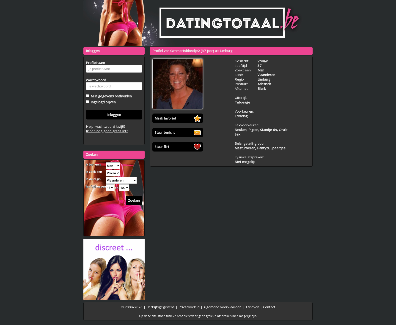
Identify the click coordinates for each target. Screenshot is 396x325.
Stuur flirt (162, 146)
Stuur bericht (165, 132)
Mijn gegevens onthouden (110, 96)
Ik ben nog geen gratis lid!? (107, 131)
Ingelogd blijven (102, 102)
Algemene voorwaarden (222, 307)
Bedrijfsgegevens (160, 307)
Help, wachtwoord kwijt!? (106, 126)
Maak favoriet (165, 118)
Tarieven (252, 307)
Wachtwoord (95, 80)
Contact (269, 307)
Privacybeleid (189, 307)
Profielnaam (95, 62)
